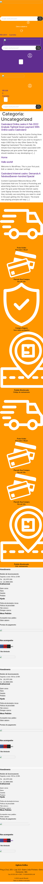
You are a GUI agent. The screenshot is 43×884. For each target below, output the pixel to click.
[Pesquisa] (40, 18)
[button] (21, 61)
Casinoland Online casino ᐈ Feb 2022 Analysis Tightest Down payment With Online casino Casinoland (20, 127)
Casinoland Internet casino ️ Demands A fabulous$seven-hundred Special (20, 175)
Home (4, 157)
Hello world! (7, 162)
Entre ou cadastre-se (21, 26)
